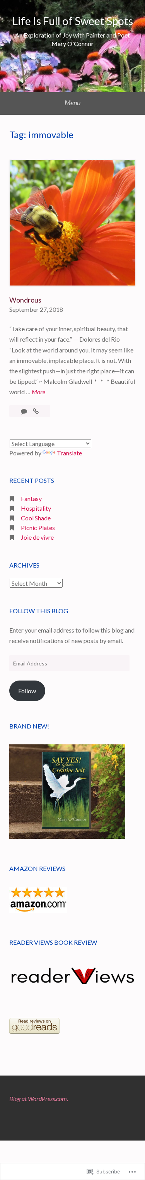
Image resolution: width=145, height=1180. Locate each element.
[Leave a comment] (25, 411)
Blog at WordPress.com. (38, 1098)
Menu (72, 102)
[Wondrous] (36, 411)
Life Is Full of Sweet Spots (72, 20)
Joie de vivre (37, 537)
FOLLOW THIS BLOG (38, 610)
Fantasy (31, 498)
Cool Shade (36, 518)
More (38, 391)
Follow (27, 690)
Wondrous (25, 300)
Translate (69, 453)
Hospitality (36, 508)
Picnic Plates (38, 527)
